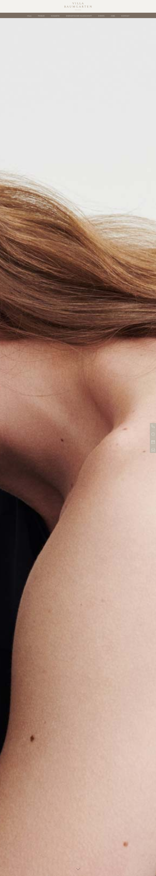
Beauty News (120, 15)
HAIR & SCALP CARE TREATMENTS (62, 15)
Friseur (41, 16)
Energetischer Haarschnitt (79, 16)
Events (101, 16)
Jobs (113, 16)
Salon (46, 15)
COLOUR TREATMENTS (92, 15)
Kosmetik (55, 16)
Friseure (33, 15)
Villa (29, 16)
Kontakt (125, 16)
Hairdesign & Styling (33, 15)
